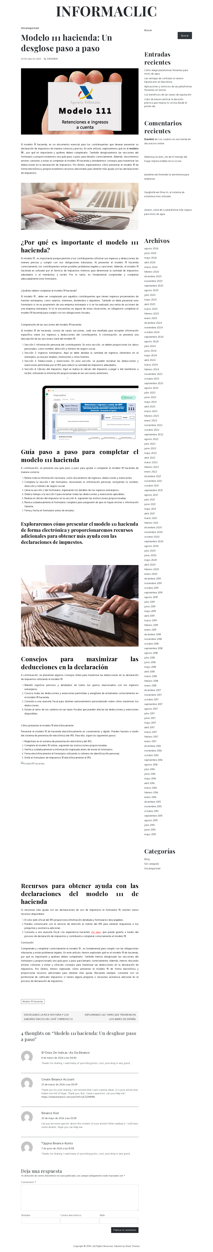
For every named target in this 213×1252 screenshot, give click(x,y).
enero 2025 (150, 318)
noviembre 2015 (153, 806)
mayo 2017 (150, 722)
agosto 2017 (151, 708)
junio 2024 (150, 350)
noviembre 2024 (153, 327)
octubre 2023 (151, 378)
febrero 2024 (151, 369)
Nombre (25, 1215)
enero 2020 (150, 573)
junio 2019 (149, 606)
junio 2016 (149, 773)
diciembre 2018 (152, 634)
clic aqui (96, 932)
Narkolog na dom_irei (156, 156)
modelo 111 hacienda (33, 1001)
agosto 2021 (151, 494)
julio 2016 (149, 769)
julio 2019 (149, 601)
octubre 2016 (151, 755)
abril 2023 (149, 406)
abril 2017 (149, 727)
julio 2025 (149, 294)
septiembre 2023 (153, 383)
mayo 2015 (150, 834)
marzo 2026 (151, 267)
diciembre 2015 (152, 801)
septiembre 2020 (153, 541)
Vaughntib (150, 192)
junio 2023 (150, 397)
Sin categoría (151, 863)
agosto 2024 (151, 341)
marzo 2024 (151, 364)
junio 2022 (150, 448)
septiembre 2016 (153, 759)
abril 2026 (149, 262)
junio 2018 (149, 662)
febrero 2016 (151, 792)
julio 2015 (149, 825)
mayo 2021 (150, 508)
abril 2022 (149, 457)
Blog (147, 859)
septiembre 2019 (153, 592)
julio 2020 (150, 550)
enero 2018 (150, 685)
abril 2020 (149, 564)
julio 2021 (149, 499)
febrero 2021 (151, 522)
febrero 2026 (151, 271)
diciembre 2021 (152, 476)
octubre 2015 (151, 811)
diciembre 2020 (153, 527)
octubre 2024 (151, 332)
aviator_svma (151, 209)
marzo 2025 (151, 308)
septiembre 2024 (153, 336)
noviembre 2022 (153, 425)
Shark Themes (132, 1246)
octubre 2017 (151, 699)
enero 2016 (150, 797)
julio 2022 (149, 443)
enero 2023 (150, 420)
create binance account (57, 1079)
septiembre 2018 (153, 648)
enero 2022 (150, 471)
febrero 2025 (151, 313)
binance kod (50, 1113)
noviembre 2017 (153, 694)
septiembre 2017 (153, 704)
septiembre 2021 (153, 490)
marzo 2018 (150, 676)
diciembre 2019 (152, 578)
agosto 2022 (151, 439)
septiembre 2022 (153, 434)
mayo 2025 (150, 299)
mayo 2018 (150, 666)
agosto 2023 (151, 387)
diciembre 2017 (152, 690)
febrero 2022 (151, 467)
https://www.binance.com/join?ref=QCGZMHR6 (68, 1096)
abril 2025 (149, 304)
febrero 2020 (151, 569)
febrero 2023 (151, 415)
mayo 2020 (150, 560)
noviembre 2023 (153, 374)
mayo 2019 (150, 611)
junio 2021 (149, 504)
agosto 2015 (151, 820)
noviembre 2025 (153, 281)
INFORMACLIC (106, 10)
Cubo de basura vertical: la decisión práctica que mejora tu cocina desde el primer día (165, 103)
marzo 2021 (150, 518)
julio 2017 (149, 713)
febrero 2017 (151, 736)
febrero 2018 (151, 680)
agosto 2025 (151, 290)
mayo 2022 (150, 453)
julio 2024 (150, 346)
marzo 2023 (150, 411)
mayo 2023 (150, 401)
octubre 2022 (151, 429)
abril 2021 (149, 513)
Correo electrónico (70, 1215)
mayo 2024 (150, 355)
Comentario (28, 1182)
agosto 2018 (151, 652)
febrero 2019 (151, 625)
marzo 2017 (150, 732)
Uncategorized (30, 28)
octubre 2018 (151, 643)
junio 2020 (150, 555)
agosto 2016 (151, 764)
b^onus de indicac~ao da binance (65, 1052)
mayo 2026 (150, 257)
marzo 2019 (150, 620)
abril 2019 (149, 615)
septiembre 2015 (153, 815)
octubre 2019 (151, 587)
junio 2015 (149, 829)
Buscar (148, 30)
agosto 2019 (151, 597)
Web (102, 1215)
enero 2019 (150, 629)
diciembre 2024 (153, 322)
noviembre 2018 (153, 639)
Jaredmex (149, 174)
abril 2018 (149, 671)
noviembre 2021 (153, 480)
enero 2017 (150, 741)
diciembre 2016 (152, 745)
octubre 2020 (151, 536)
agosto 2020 (151, 546)
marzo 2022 (151, 462)
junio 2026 (150, 253)
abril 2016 (149, 783)
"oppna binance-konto (57, 1143)
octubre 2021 (151, 485)
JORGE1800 (52, 59)
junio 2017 (149, 718)
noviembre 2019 (153, 583)
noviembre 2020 (153, 532)
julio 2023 (149, 392)
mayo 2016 (150, 778)
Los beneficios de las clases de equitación (167, 94)
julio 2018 (149, 657)
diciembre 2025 (153, 276)
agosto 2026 (151, 248)
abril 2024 (149, 360)
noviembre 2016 (153, 750)
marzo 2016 (150, 787)
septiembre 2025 (153, 285)
